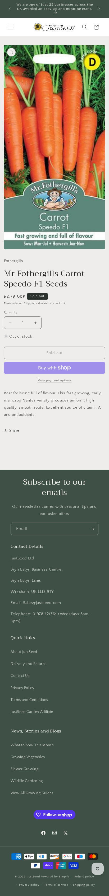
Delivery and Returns (29, 664)
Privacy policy (29, 884)
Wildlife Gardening (27, 781)
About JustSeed (24, 652)
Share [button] (14, 431)
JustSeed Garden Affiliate (32, 712)
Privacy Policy (22, 688)
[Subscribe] (92, 529)
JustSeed (34, 876)
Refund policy (84, 876)
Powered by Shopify (54, 876)
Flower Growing (24, 769)
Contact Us (20, 676)
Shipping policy (84, 884)
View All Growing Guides (32, 793)
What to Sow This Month (32, 745)
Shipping (29, 303)
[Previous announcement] (10, 9)
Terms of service (56, 884)
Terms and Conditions (29, 700)
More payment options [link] (55, 380)
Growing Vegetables (28, 757)
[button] (10, 27)
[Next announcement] (99, 9)
